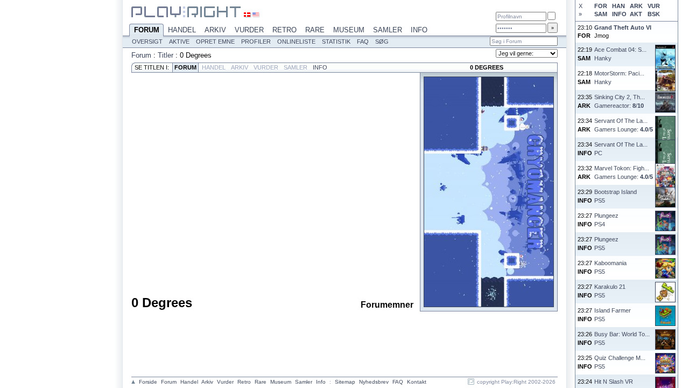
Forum (146, 30)
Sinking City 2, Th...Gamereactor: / (619, 101)
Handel (182, 30)
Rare (315, 30)
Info (419, 30)
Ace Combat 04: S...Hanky (620, 53)
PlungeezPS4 (606, 219)
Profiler (256, 41)
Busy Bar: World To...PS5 (622, 338)
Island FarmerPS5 (612, 314)
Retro (284, 30)
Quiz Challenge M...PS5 (619, 362)
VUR (654, 6)
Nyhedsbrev (374, 382)
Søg (382, 41)
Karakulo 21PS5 (609, 290)
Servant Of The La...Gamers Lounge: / (623, 124)
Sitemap (345, 382)
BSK (654, 14)
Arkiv (215, 30)
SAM (600, 14)
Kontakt (416, 382)
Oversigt (147, 41)
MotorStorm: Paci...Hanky (619, 77)
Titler (165, 55)
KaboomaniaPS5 (610, 267)
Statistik (336, 41)
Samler (387, 30)
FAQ (363, 41)
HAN (618, 6)
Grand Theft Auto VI (622, 27)
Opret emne (215, 41)
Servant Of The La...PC (621, 148)
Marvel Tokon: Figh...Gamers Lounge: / (623, 172)
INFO (619, 14)
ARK (636, 6)
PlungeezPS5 (606, 243)
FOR (600, 6)
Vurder (249, 30)
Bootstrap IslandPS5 (615, 196)
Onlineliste (296, 41)
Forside (148, 382)
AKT (636, 14)
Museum (348, 30)
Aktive (179, 41)
